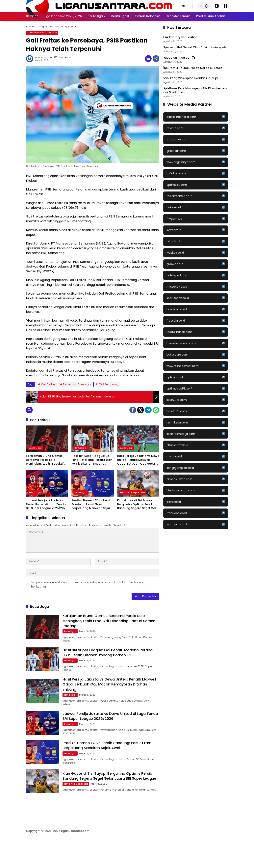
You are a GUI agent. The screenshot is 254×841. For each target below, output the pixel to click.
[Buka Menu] (225, 6)
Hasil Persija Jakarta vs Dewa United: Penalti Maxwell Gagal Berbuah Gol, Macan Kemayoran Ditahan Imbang (138, 460)
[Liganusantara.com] (99, 6)
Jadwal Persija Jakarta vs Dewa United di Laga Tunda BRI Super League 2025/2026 (46, 504)
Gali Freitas (48, 384)
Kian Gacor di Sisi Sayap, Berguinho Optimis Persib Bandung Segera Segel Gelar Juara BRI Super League (138, 504)
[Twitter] (140, 410)
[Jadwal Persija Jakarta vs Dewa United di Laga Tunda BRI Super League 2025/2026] (47, 483)
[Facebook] (132, 410)
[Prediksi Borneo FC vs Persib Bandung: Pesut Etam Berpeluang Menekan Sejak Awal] (92, 483)
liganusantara (43, 57)
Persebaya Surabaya (77, 384)
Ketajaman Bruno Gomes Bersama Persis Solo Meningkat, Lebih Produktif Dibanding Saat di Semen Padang (45, 460)
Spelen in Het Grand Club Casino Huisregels (194, 47)
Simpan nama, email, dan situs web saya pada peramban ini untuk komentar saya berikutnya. (88, 584)
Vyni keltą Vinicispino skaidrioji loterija (190, 78)
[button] (207, 6)
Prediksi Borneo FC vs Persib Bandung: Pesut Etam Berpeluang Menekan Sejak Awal (91, 504)
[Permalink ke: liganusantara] (30, 58)
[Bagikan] (156, 58)
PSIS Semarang (108, 384)
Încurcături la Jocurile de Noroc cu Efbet (192, 68)
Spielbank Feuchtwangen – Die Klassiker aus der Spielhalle (195, 90)
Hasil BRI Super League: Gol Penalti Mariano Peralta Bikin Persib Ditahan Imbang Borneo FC (91, 460)
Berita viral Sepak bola (132, 492)
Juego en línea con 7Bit (180, 58)
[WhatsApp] (156, 410)
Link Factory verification (180, 37)
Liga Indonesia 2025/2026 (42, 32)
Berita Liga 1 (35, 448)
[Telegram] (148, 410)
